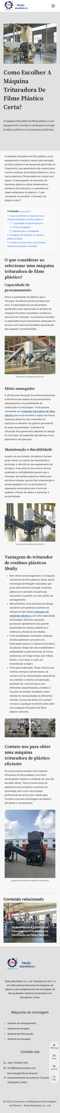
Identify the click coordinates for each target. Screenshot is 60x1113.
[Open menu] (53, 6)
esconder (25, 211)
